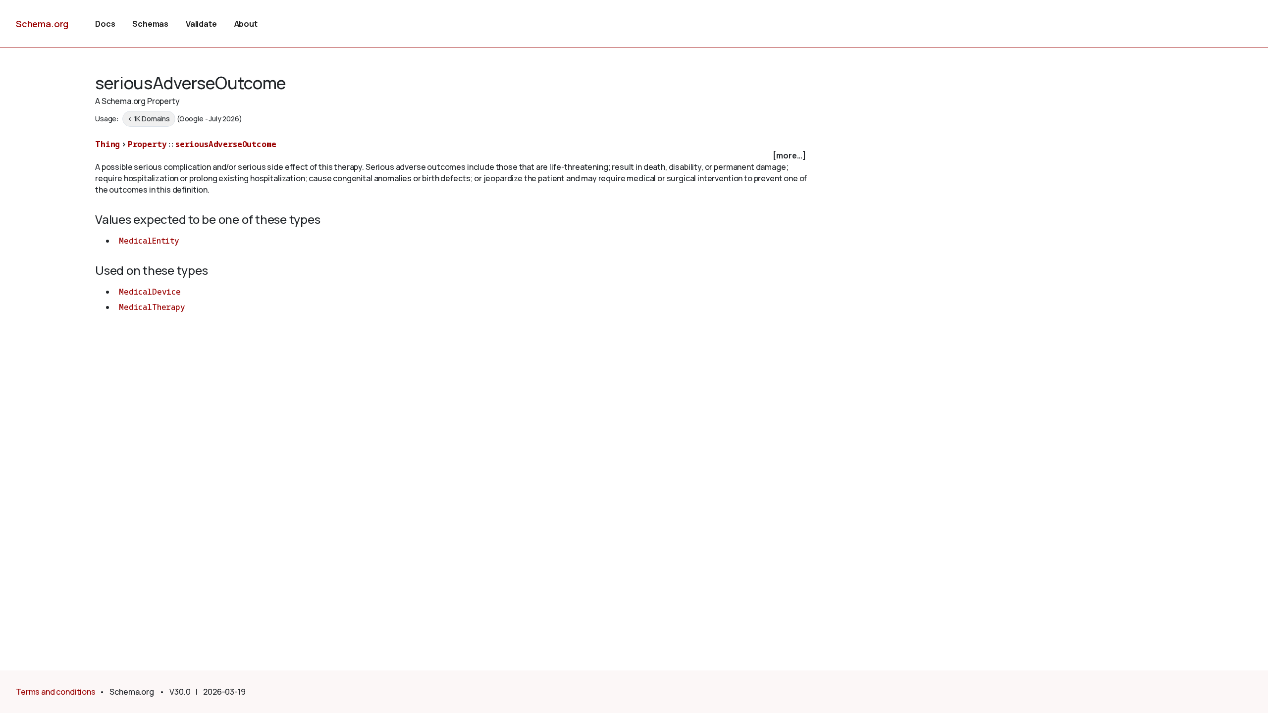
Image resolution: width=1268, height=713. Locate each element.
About (246, 23)
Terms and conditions (56, 691)
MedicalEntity (149, 240)
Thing (107, 144)
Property (147, 144)
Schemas (150, 23)
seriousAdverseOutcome (225, 144)
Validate (201, 23)
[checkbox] (451, 155)
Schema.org (42, 24)
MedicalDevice (150, 291)
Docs (105, 23)
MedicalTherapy (152, 307)
